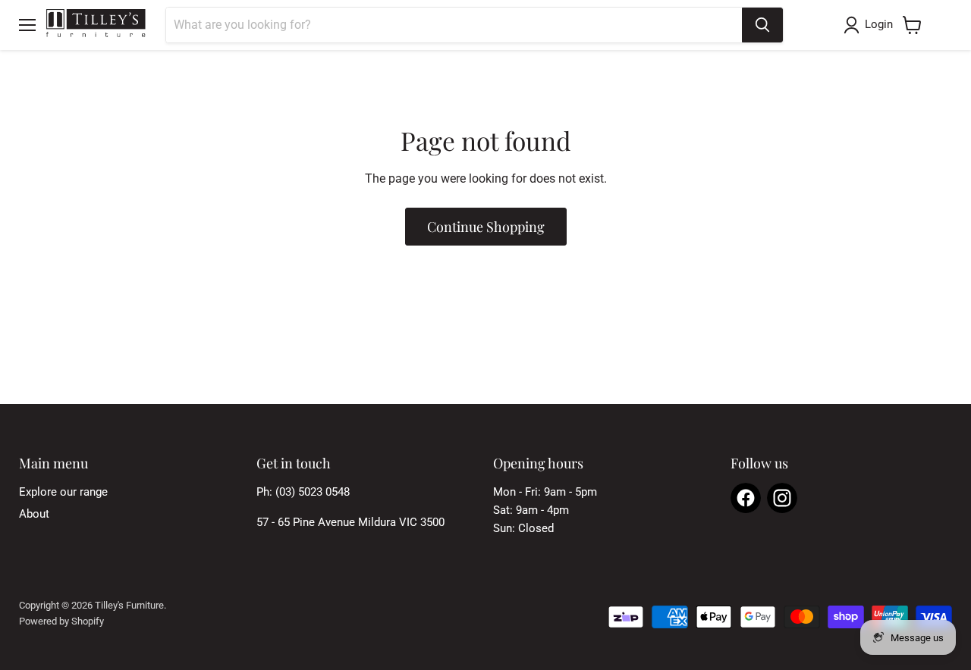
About (34, 514)
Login (879, 24)
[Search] (762, 25)
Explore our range (63, 492)
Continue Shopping (486, 227)
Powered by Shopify (61, 621)
